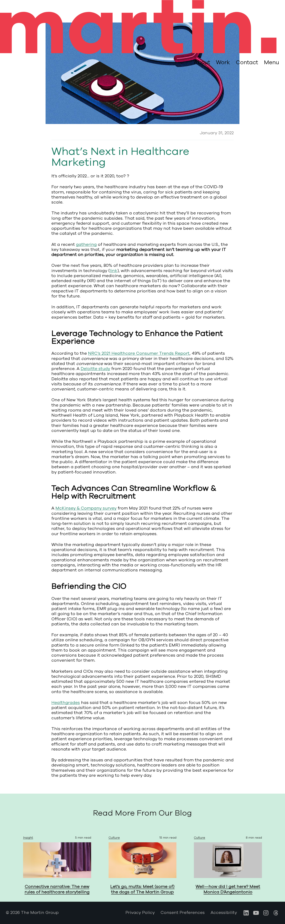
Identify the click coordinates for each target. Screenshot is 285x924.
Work (223, 62)
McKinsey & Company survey (86, 508)
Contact (247, 62)
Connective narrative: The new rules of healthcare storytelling (57, 889)
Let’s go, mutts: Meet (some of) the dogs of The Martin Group (142, 889)
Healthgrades (65, 703)
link (113, 271)
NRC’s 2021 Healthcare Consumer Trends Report (139, 353)
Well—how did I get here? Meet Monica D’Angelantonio (228, 889)
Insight (28, 838)
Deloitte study (95, 369)
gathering (86, 244)
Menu (271, 62)
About (202, 62)
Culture (114, 838)
